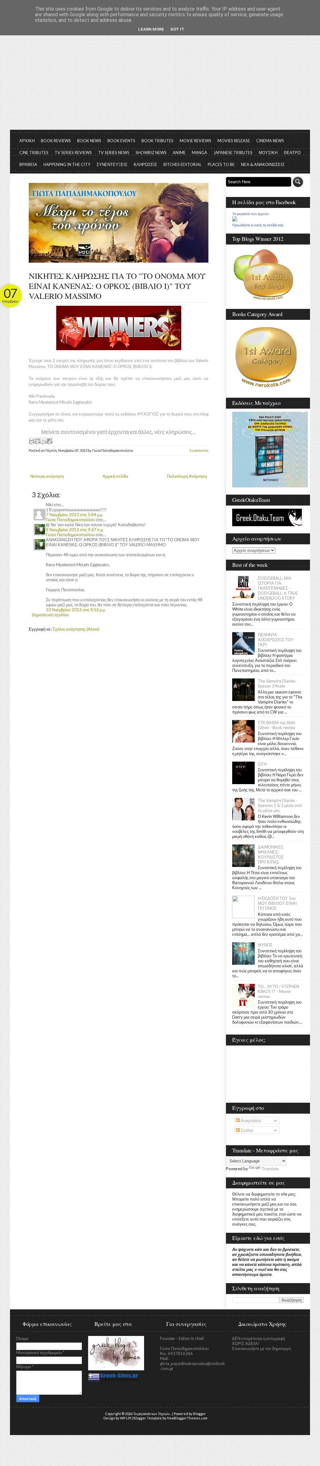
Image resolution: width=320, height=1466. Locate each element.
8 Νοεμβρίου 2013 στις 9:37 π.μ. (75, 529)
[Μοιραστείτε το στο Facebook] (49, 441)
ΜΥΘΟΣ (265, 944)
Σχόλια (246, 1130)
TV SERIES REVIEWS (73, 152)
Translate (270, 1168)
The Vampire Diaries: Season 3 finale (277, 683)
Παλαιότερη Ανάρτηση (187, 476)
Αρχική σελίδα (115, 476)
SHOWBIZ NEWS (151, 152)
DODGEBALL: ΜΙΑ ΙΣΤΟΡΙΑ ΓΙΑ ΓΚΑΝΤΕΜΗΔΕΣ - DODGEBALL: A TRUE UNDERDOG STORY (278, 588)
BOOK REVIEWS (56, 140)
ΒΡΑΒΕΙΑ (28, 164)
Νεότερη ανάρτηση (47, 476)
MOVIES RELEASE (234, 140)
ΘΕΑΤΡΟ (292, 152)
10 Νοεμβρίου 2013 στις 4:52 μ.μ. (76, 609)
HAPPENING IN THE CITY (66, 164)
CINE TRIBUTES (33, 152)
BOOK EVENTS (121, 140)
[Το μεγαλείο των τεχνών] (234, 219)
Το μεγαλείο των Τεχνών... (152, 1414)
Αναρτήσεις (250, 1120)
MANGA (199, 152)
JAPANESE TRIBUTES (232, 152)
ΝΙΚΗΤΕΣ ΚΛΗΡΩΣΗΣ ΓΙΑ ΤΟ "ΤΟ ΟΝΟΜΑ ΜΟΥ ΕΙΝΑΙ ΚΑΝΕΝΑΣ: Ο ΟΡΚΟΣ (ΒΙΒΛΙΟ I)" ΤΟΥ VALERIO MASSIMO (117, 286)
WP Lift (125, 1418)
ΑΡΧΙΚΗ (27, 140)
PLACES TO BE (221, 164)
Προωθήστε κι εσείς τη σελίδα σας (257, 225)
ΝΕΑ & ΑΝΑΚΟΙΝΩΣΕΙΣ (263, 164)
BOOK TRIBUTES (157, 140)
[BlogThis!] (37, 441)
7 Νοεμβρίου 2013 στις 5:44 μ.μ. (74, 514)
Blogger (199, 1414)
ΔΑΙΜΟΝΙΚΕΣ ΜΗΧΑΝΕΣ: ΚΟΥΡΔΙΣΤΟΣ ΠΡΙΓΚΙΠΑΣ (271, 854)
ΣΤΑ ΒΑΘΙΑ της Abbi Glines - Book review (276, 725)
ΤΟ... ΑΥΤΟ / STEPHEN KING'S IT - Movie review (278, 991)
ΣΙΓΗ (262, 764)
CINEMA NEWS (270, 140)
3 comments (198, 450)
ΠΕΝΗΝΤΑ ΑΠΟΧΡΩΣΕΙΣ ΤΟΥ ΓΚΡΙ (276, 639)
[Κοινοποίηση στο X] (43, 441)
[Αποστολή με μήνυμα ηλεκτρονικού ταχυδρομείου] (31, 441)
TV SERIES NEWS (113, 152)
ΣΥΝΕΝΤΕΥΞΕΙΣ (112, 164)
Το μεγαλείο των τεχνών (250, 214)
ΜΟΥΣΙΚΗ (268, 152)
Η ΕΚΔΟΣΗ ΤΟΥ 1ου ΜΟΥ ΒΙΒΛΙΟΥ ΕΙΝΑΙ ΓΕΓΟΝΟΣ (277, 903)
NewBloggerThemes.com (187, 1418)
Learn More (151, 29)
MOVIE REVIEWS (195, 140)
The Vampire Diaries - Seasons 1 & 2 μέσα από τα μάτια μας (280, 805)
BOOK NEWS (89, 140)
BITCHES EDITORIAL (182, 164)
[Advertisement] (160, 83)
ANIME (179, 152)
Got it (177, 29)
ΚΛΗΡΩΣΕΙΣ (145, 164)
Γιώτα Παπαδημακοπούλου (70, 519)
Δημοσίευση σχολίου (50, 614)
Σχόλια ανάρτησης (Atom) (75, 629)
